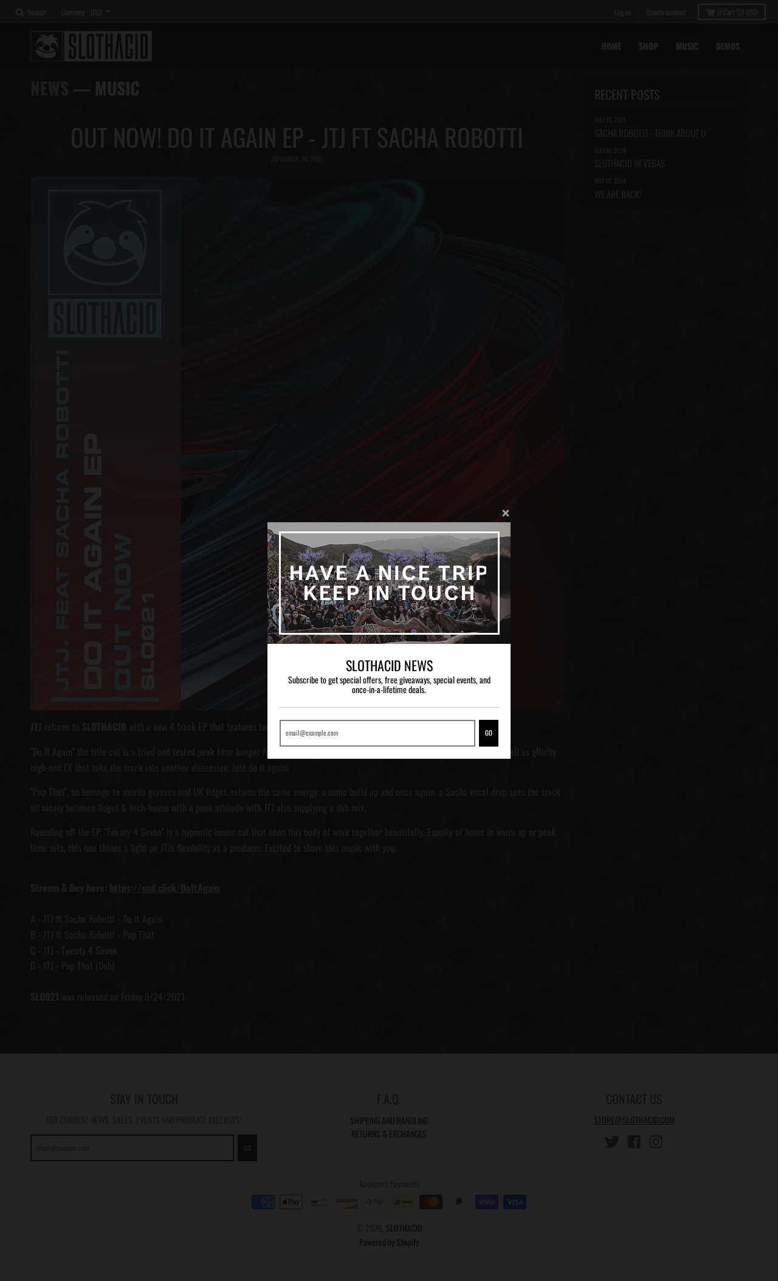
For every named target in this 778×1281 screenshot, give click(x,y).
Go (488, 732)
